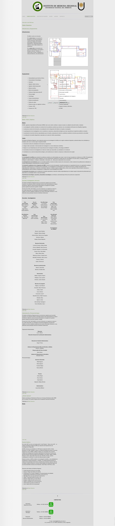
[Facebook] (57, 496)
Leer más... (24, 117)
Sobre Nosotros (31, 115)
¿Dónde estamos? (26, 395)
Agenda (56, 16)
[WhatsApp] (51, 504)
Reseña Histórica (26, 442)
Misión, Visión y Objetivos (28, 119)
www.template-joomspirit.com (114, 521)
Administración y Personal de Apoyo (30, 313)
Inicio (23, 16)
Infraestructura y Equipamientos (29, 28)
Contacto (62, 16)
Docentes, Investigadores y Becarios (30, 180)
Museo (51, 16)
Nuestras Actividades (42, 16)
